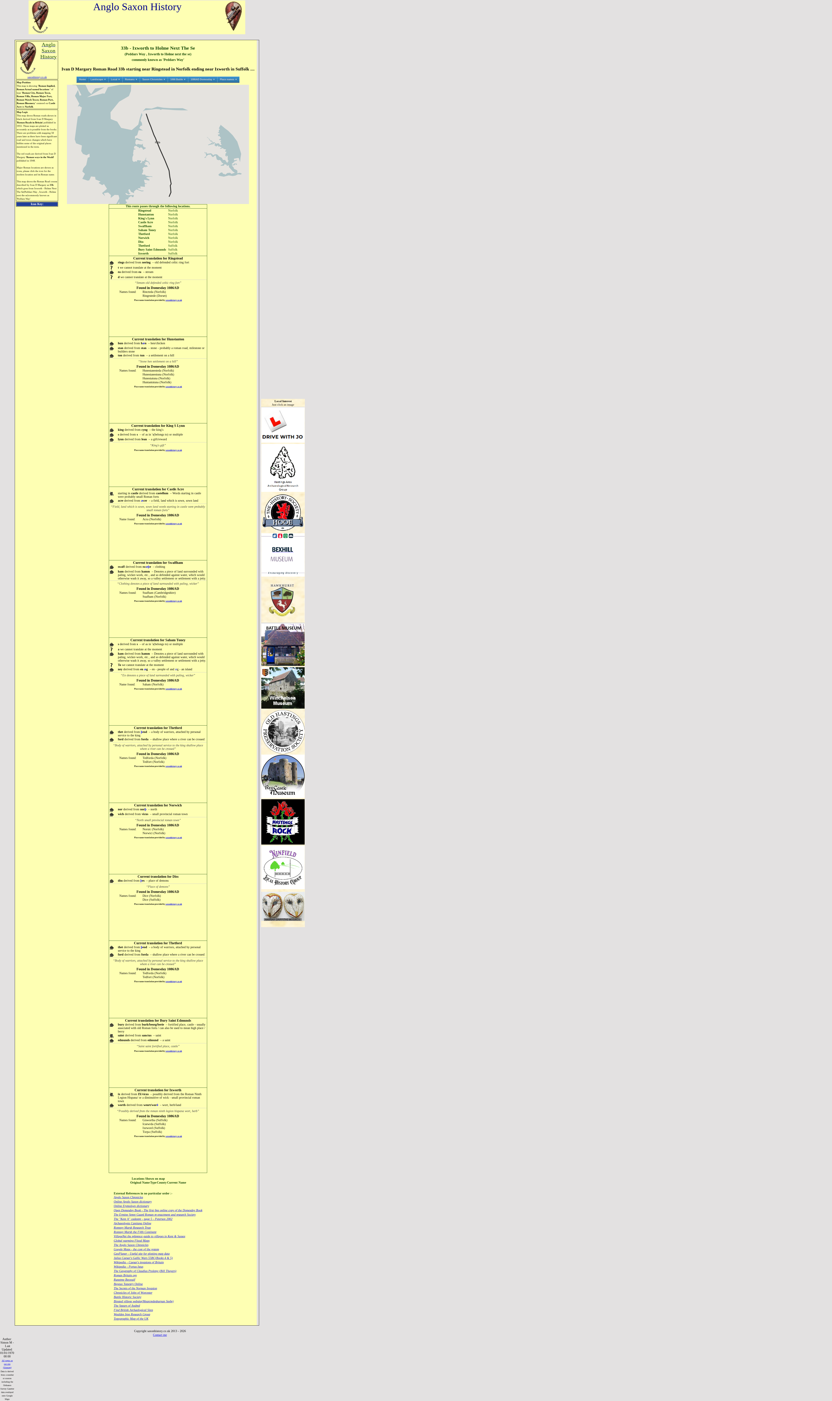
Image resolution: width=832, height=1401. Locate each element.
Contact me (160, 1335)
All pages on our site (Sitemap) (7, 1364)
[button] (158, 142)
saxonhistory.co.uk (174, 300)
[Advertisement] (157, 319)
